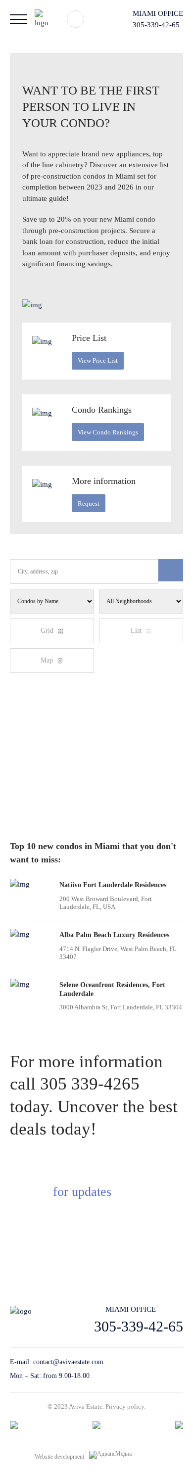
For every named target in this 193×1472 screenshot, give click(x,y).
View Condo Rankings (108, 432)
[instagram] (179, 1369)
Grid (47, 630)
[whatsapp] (162, 1369)
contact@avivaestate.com (68, 1362)
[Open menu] (18, 19)
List (136, 630)
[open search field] (75, 19)
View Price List (98, 360)
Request (88, 503)
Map (47, 660)
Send (144, 1259)
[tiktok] (144, 1369)
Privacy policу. (125, 1406)
